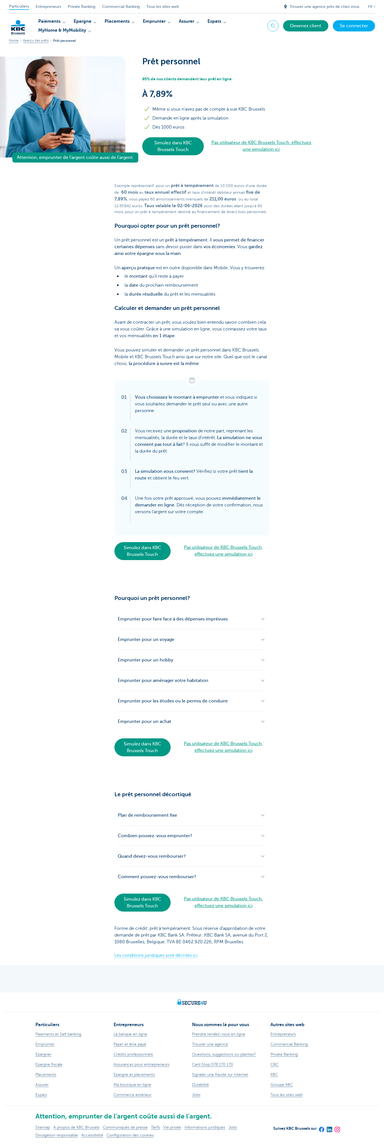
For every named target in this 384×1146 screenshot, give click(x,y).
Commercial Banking (121, 6)
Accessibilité (92, 1135)
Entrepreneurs (48, 6)
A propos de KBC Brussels (76, 1127)
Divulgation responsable (56, 1135)
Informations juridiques (204, 1127)
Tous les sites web (162, 6)
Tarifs (155, 1127)
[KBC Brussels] (18, 25)
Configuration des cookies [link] (130, 1135)
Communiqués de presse (125, 1127)
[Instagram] (337, 1127)
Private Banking (81, 6)
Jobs (233, 1127)
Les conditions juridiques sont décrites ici (156, 955)
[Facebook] (321, 1127)
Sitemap (42, 1127)
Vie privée (172, 1127)
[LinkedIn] (329, 1127)
